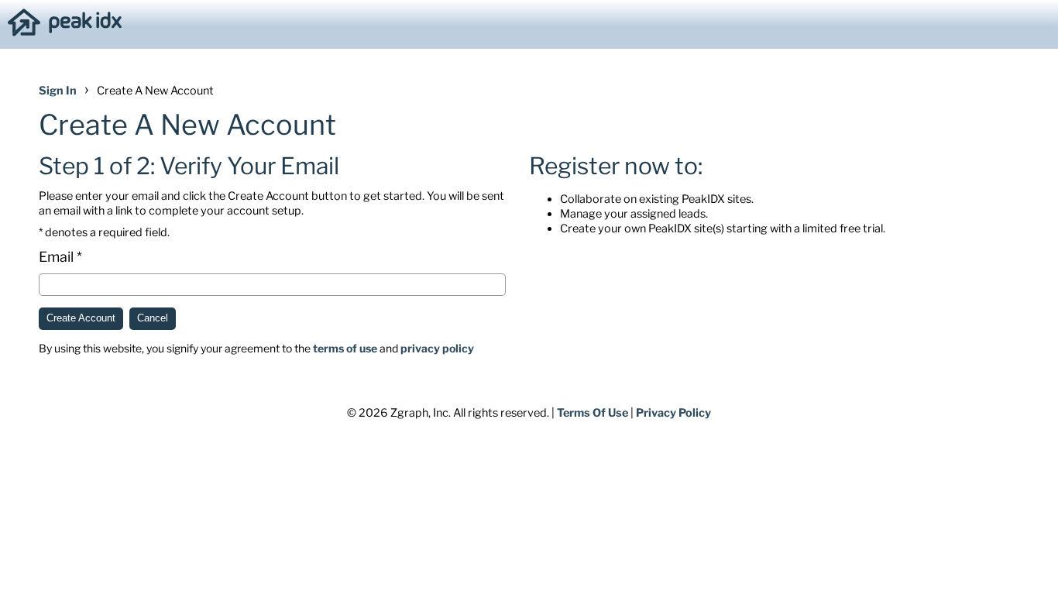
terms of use (345, 348)
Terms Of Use (592, 413)
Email (56, 257)
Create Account (80, 318)
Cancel (152, 318)
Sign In (58, 91)
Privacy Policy (673, 413)
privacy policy (437, 348)
